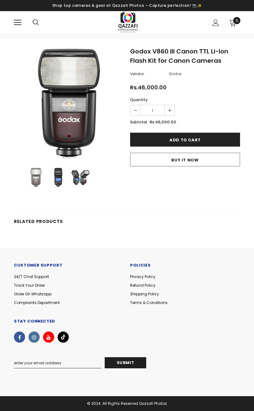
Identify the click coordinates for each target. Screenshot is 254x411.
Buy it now (185, 160)
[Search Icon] (36, 22)
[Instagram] (34, 337)
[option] (69, 104)
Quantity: (139, 99)
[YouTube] (48, 337)
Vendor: (137, 73)
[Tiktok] (63, 337)
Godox (175, 73)
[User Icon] (215, 22)
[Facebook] (19, 337)
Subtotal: (139, 122)
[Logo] (128, 22)
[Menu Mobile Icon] (17, 22)
